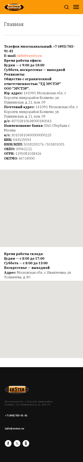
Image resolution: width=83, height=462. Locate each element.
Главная (14, 24)
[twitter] (17, 445)
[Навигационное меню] (76, 7)
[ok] (26, 445)
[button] (66, 6)
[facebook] (8, 445)
